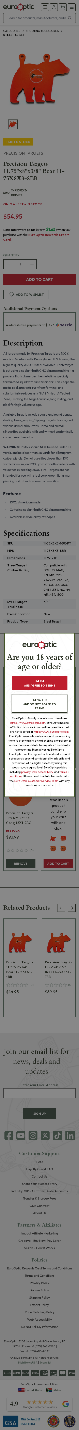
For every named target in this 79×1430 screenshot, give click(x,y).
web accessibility (42, 772)
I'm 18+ (39, 683)
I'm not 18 (39, 704)
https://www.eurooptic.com (27, 723)
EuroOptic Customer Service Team (36, 781)
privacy (25, 772)
